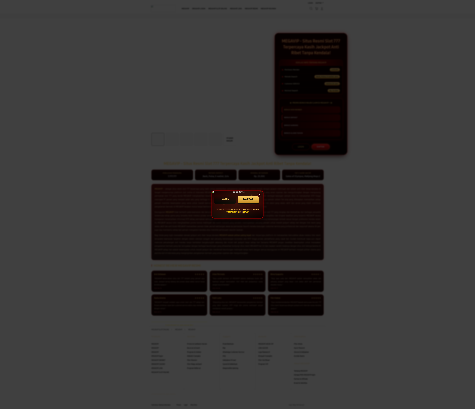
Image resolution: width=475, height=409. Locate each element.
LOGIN (225, 199)
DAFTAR (248, 199)
